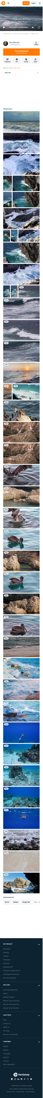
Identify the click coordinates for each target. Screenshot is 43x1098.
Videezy (5, 1030)
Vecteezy (6, 1026)
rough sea (26, 976)
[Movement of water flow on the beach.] (16, 465)
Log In (33, 3)
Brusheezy (6, 1022)
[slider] (18, 27)
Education (6, 1037)
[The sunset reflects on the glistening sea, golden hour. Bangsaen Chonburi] (21, 430)
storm (7, 976)
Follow (36, 44)
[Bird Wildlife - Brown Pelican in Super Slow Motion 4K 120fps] (21, 505)
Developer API (8, 1041)
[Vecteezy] (3, 3)
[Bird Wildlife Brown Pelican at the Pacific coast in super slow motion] (21, 484)
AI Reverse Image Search (11, 1044)
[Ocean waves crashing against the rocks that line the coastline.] (21, 742)
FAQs (5, 1093)
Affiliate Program (8, 1071)
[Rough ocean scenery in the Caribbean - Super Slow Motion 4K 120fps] (13, 349)
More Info (8, 72)
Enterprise (6, 1033)
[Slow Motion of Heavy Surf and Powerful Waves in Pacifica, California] (21, 913)
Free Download (21, 52)
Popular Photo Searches (11, 1078)
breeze (16, 976)
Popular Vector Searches (11, 1074)
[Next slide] (35, 975)
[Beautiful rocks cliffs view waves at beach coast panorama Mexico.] (21, 956)
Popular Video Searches (11, 1081)
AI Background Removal (11, 1048)
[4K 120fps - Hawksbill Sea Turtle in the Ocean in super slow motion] (21, 806)
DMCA (5, 1067)
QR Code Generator (9, 1051)
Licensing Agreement (10, 1063)
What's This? (17, 68)
